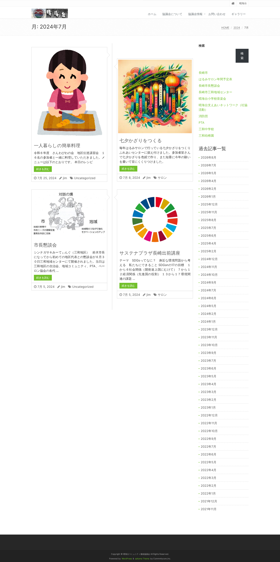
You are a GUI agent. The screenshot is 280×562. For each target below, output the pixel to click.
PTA (201, 122)
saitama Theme (142, 558)
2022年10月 (209, 431)
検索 (202, 45)
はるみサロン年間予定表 (215, 79)
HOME (225, 27)
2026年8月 (208, 157)
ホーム (152, 14)
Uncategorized (84, 178)
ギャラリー (238, 14)
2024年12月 (209, 259)
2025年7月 (208, 228)
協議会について (172, 14)
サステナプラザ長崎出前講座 (149, 253)
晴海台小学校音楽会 (212, 98)
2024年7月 (208, 290)
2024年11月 (209, 267)
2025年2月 (208, 251)
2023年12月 (209, 329)
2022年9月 (208, 439)
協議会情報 (195, 14)
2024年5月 (208, 306)
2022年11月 (209, 423)
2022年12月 (209, 415)
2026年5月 (208, 173)
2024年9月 (208, 282)
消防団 (203, 116)
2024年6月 (208, 298)
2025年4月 (208, 243)
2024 (237, 27)
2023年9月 (208, 353)
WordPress (127, 558)
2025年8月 (208, 220)
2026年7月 (208, 165)
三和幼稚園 (206, 135)
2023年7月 (208, 360)
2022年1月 (208, 493)
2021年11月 (209, 509)
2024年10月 (209, 275)
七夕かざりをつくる (140, 140)
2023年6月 (208, 368)
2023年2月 (208, 400)
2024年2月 (208, 314)
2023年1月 (208, 407)
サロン (162, 178)
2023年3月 (208, 392)
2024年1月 (208, 321)
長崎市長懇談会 (209, 85)
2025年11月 (209, 212)
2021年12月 (209, 501)
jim (65, 178)
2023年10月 (209, 345)
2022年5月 (208, 462)
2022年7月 (208, 446)
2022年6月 (208, 454)
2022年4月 (208, 470)
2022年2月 (208, 485)
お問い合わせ (217, 14)
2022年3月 (208, 478)
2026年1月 (208, 196)
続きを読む (43, 169)
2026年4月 (208, 181)
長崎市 (203, 73)
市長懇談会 (45, 245)
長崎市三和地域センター (215, 92)
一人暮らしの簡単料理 (57, 145)
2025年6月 (208, 235)
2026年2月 (208, 189)
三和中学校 (206, 129)
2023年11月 (209, 337)
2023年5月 (208, 376)
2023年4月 (208, 384)
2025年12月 (209, 204)
